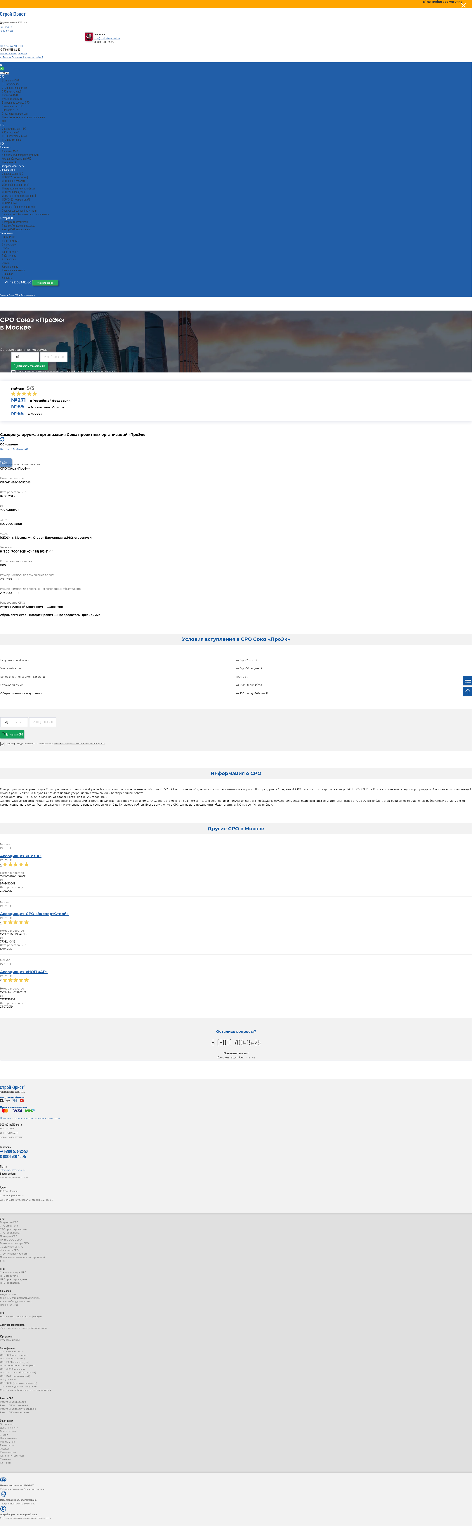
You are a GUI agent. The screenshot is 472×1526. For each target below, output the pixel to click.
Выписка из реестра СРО (14, 1243)
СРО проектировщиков (13, 1229)
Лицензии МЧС (9, 1294)
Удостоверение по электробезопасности (24, 1328)
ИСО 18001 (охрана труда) (14, 1362)
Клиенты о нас (8, 1452)
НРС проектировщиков (13, 1279)
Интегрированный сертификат (17, 1365)
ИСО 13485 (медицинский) (15, 1376)
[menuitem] (2, 76)
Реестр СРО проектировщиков (18, 1408)
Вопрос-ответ (8, 1431)
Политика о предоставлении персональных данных (30, 1118)
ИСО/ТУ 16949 (7, 1379)
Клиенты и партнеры (12, 1455)
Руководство (7, 1445)
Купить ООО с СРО (11, 1239)
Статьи (4, 1434)
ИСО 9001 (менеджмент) (13, 1355)
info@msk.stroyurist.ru (107, 38)
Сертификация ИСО (11, 1351)
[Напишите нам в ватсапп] (2, 69)
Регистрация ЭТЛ (10, 1340)
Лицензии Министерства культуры (20, 1298)
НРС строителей (9, 1275)
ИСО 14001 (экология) (12, 1358)
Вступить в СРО (14, 734)
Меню (5, 73)
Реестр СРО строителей (14, 1405)
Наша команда (8, 1438)
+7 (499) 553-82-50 (10, 49)
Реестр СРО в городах (13, 1401)
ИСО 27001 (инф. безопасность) (18, 1372)
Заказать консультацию (31, 366)
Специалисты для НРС (13, 1272)
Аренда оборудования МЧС (16, 1301)
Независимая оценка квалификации (21, 1316)
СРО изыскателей (10, 1232)
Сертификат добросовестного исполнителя (25, 1390)
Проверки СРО (8, 1236)
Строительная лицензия (14, 1253)
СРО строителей (9, 1225)
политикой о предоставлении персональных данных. (90, 371)
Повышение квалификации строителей (22, 1257)
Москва (98, 34)
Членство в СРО (9, 1250)
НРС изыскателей (10, 1282)
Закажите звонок (45, 282)
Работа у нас (7, 1441)
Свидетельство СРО (11, 1246)
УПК (2, 1260)
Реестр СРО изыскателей (14, 1412)
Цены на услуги (9, 1427)
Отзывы (4, 1448)
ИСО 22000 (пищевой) (12, 1369)
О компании (7, 1424)
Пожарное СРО (9, 1305)
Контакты (9, 66)
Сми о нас (5, 1459)
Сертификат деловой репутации (18, 1386)
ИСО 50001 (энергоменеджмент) (18, 1383)
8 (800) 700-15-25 (104, 42)
